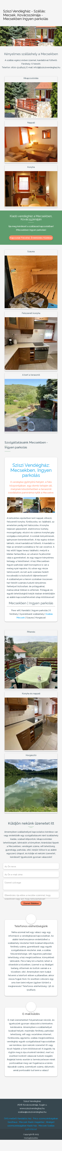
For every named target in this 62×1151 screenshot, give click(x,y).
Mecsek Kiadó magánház (31, 1122)
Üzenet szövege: (13, 883)
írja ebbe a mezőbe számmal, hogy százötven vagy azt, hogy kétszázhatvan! (28, 897)
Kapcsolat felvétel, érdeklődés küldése (31, 238)
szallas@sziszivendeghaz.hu (31, 1112)
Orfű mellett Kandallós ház (17, 1118)
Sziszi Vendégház (32, 1101)
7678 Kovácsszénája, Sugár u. (32, 1105)
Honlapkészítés (31, 1138)
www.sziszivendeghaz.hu (32, 1108)
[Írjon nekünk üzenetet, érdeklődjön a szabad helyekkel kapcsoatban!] (55, 5)
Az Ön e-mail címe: (14, 874)
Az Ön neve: (10, 866)
